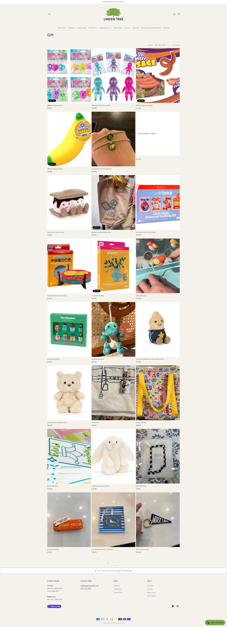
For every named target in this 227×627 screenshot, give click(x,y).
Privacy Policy (118, 592)
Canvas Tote (95, 422)
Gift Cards (150, 586)
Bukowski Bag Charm (98, 359)
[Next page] (119, 562)
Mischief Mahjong (52, 486)
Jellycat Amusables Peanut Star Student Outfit (150, 359)
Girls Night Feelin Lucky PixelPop (146, 232)
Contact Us (117, 589)
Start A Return (151, 596)
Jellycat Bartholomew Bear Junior (57, 422)
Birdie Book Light (141, 295)
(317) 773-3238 (86, 588)
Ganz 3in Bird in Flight (147, 133)
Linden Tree (110, 623)
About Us (117, 586)
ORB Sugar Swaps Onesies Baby (101, 105)
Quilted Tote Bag (141, 422)
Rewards (150, 589)
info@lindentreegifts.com (90, 585)
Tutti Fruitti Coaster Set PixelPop (57, 295)
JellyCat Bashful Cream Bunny (100, 486)
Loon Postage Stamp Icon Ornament (102, 549)
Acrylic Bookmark (141, 486)
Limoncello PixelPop (98, 295)
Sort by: (150, 45)
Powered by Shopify (119, 623)
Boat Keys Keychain (53, 549)
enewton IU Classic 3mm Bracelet (102, 169)
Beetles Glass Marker (53, 359)
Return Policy (151, 592)
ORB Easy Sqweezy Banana (55, 169)
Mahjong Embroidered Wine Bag (101, 232)
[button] (49, 14)
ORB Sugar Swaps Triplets (55, 105)
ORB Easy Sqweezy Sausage (144, 105)
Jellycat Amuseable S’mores (55, 232)
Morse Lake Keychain (142, 549)
